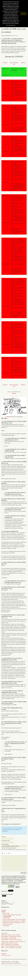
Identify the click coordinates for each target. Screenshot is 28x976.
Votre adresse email (5, 840)
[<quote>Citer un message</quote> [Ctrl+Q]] (9, 853)
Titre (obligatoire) (5, 844)
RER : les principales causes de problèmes (10, 944)
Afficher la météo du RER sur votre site (9, 943)
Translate (11, 904)
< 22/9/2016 (4, 62)
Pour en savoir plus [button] (10, 25)
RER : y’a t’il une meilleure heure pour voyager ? (11, 946)
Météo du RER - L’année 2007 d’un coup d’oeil (11, 939)
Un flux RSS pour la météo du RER (8, 938)
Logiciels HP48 (6, 918)
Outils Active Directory (8, 924)
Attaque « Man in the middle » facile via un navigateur (14, 919)
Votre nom (3, 836)
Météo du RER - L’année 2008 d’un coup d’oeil (11, 936)
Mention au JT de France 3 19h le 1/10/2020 (10, 935)
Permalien (14, 393)
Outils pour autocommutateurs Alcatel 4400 (12, 914)
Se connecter (9, 963)
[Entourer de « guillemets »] (11, 853)
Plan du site (3, 963)
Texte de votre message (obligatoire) (8, 848)
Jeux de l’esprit (6, 913)
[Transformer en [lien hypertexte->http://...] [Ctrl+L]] (7, 853)
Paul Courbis (14, 35)
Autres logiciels (6, 925)
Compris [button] (23, 13)
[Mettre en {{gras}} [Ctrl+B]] (2, 853)
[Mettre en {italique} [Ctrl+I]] (5, 853)
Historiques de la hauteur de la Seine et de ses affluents (14, 921)
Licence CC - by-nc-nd (6, 955)
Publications (3, 910)
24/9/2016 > (23, 62)
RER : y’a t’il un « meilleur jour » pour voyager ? (11, 947)
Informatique (4, 953)
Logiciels (3, 911)
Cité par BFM (4, 933)
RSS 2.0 (18, 963)
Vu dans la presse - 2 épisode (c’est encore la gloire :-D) (13, 941)
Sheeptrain (9, 416)
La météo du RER (7, 916)
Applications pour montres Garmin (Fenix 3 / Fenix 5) (14, 922)
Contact (14, 963)
